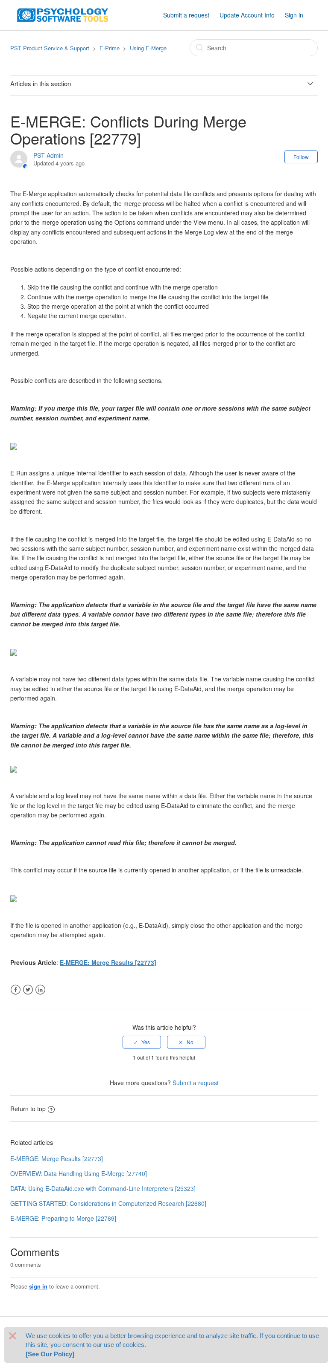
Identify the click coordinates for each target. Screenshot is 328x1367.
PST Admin (48, 155)
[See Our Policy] (50, 1354)
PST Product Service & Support (49, 48)
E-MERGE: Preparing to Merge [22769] (63, 1218)
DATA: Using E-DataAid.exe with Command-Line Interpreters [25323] (103, 1188)
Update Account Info (247, 15)
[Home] (62, 14)
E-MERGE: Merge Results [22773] (108, 962)
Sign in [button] (294, 15)
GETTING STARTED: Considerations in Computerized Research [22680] (108, 1203)
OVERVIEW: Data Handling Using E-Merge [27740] (78, 1173)
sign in (38, 1286)
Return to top (28, 1108)
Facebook (15, 990)
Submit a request (186, 15)
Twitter (28, 990)
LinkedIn (40, 990)
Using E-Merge (148, 48)
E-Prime (110, 48)
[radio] (142, 1042)
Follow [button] (301, 156)
